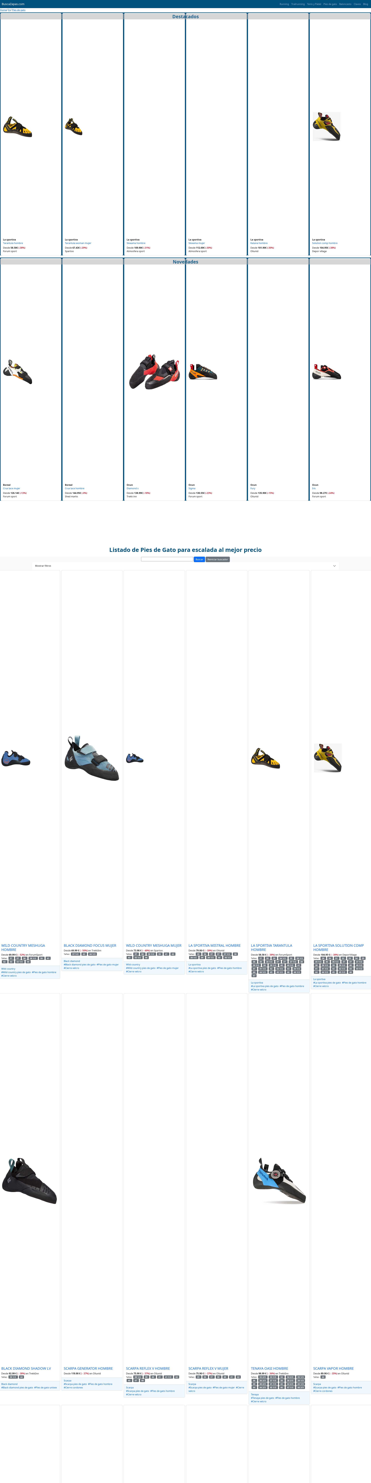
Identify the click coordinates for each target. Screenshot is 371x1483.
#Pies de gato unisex (45, 1387)
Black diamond (72, 961)
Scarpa (67, 1380)
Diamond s (133, 488)
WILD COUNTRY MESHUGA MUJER (153, 945)
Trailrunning (298, 4)
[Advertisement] (185, 524)
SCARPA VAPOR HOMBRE (333, 1368)
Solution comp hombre (325, 243)
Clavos (357, 4)
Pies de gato (330, 4)
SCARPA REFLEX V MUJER (208, 1368)
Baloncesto (345, 4)
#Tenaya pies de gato (262, 1398)
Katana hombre (259, 243)
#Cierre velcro (9, 975)
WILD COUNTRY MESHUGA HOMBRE (23, 947)
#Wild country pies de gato (16, 972)
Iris (314, 488)
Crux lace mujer (11, 488)
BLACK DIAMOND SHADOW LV (26, 1368)
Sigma (192, 488)
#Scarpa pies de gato (75, 1384)
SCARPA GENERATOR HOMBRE (88, 1368)
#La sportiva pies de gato (202, 968)
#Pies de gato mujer (108, 964)
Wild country (8, 968)
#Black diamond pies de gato (80, 964)
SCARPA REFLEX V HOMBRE (148, 1368)
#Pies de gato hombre (44, 972)
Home (3, 10)
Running (284, 4)
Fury (252, 488)
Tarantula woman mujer (78, 243)
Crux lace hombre (74, 488)
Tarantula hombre (13, 243)
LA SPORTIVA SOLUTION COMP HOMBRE (338, 947)
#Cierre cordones (73, 1387)
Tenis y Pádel (314, 4)
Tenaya (255, 1394)
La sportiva (195, 964)
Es (9, 10)
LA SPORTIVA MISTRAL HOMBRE (215, 945)
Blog (365, 4)
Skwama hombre (136, 243)
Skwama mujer (197, 243)
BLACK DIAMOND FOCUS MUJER (90, 945)
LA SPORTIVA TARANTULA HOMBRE (271, 947)
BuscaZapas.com (13, 4)
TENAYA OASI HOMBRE (269, 1368)
